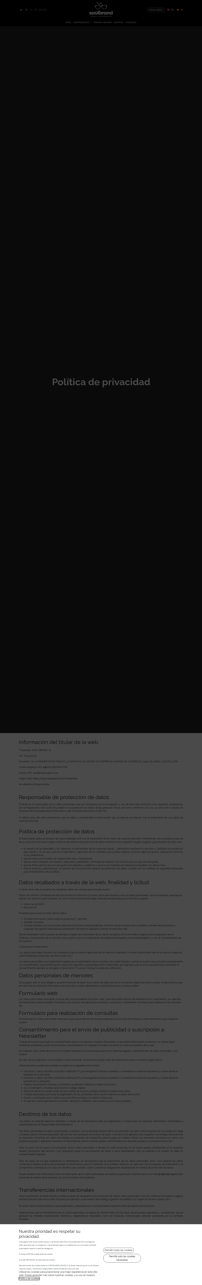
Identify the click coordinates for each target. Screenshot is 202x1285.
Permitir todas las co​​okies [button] (118, 1250)
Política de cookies (29, 1278)
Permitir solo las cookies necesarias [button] (122, 1258)
